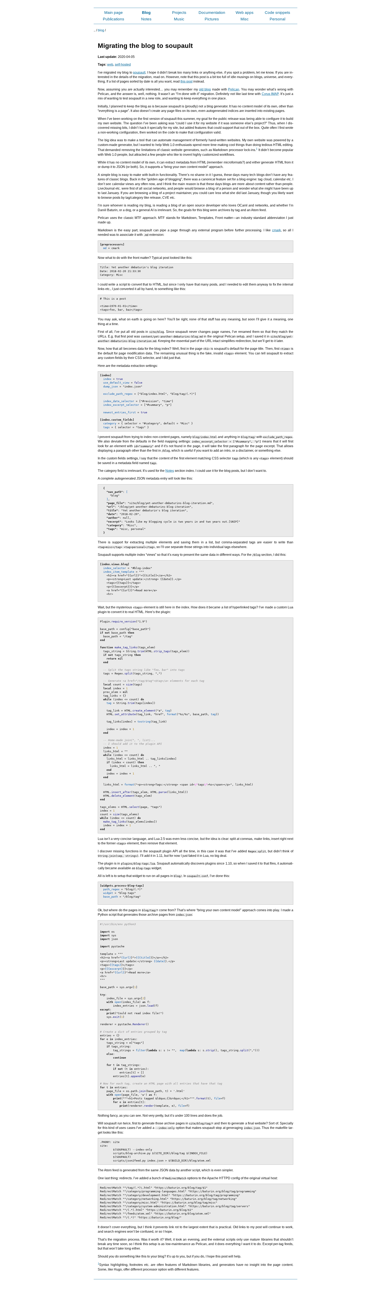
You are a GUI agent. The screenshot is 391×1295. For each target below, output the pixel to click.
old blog (205, 89)
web (110, 64)
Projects (179, 12)
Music (179, 19)
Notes (146, 19)
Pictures (212, 19)
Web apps (245, 12)
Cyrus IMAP (270, 94)
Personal (277, 19)
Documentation (212, 12)
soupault (139, 72)
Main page (113, 12)
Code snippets (277, 12)
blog (101, 30)
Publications (113, 19)
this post (186, 81)
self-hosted (123, 64)
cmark (276, 230)
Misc (245, 19)
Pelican (233, 89)
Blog (146, 12)
